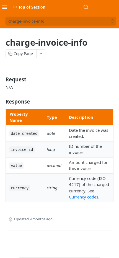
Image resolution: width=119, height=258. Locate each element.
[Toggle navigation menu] (4, 6)
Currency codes (83, 197)
